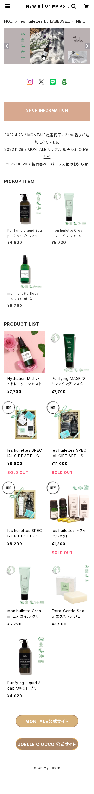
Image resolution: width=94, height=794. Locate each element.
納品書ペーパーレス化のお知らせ (60, 164)
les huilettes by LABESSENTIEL (45, 21)
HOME (8, 21)
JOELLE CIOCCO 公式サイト (47, 744)
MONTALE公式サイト (47, 721)
